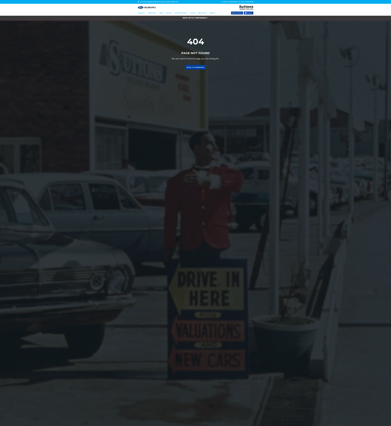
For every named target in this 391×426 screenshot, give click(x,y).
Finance (192, 13)
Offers (161, 13)
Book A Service (237, 13)
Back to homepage (195, 67)
